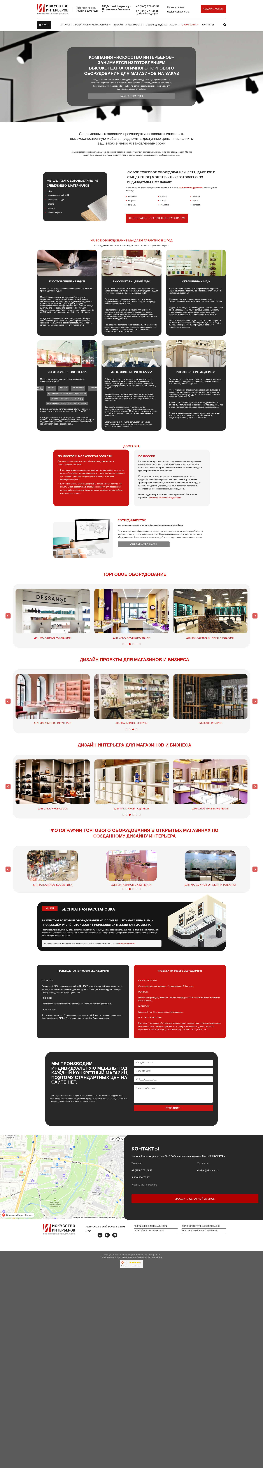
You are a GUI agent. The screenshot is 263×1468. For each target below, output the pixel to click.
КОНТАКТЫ (208, 24)
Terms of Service (152, 1257)
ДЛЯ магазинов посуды (58, 885)
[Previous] (8, 615)
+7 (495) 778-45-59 (147, 6)
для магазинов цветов (137, 885)
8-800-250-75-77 (141, 1177)
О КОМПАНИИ (189, 24)
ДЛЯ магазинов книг (216, 885)
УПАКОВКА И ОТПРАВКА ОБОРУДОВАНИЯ (201, 1226)
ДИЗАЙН (118, 24)
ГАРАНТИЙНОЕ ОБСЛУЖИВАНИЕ (149, 1231)
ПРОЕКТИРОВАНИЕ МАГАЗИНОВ (91, 24)
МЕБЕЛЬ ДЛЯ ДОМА (156, 24)
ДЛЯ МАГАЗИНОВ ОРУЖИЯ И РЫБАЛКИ (57, 808)
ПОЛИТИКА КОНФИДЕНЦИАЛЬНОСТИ (151, 1226)
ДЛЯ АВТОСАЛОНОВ (92, 723)
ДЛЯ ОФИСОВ (171, 723)
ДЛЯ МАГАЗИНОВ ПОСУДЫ (53, 637)
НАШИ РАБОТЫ (134, 24)
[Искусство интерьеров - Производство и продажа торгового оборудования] (52, 9)
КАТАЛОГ (65, 24)
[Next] (255, 615)
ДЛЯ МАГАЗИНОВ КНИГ (210, 637)
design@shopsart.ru (178, 11)
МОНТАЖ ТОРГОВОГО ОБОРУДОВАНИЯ (199, 1231)
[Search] (224, 25)
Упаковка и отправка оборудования (165, 497)
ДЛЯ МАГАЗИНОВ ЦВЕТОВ (131, 637)
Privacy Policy (139, 1257)
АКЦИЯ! (174, 24)
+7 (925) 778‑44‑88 (147, 11)
